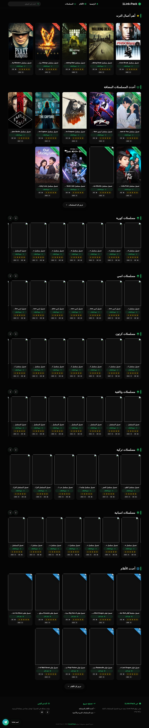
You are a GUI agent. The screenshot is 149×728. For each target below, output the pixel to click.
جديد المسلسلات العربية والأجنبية (83, 713)
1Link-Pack (72, 724)
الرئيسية (93, 4)
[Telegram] (42, 712)
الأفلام (81, 4)
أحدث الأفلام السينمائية (86, 708)
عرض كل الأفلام (75, 686)
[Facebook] (47, 712)
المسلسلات (69, 4)
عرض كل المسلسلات (76, 205)
